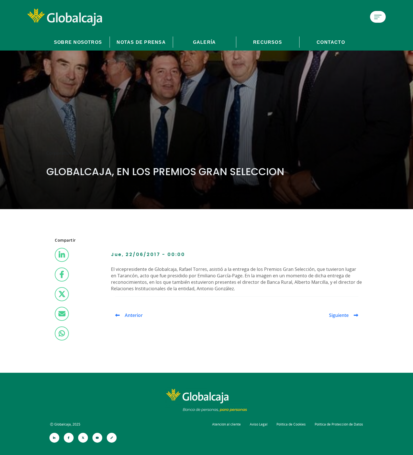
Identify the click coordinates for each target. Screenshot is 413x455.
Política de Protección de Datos (339, 424)
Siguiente (339, 315)
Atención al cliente (226, 424)
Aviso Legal (258, 424)
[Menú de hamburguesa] (378, 17)
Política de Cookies (291, 424)
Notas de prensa (141, 42)
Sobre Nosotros (78, 42)
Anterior (134, 315)
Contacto (331, 42)
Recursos (267, 42)
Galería (204, 42)
